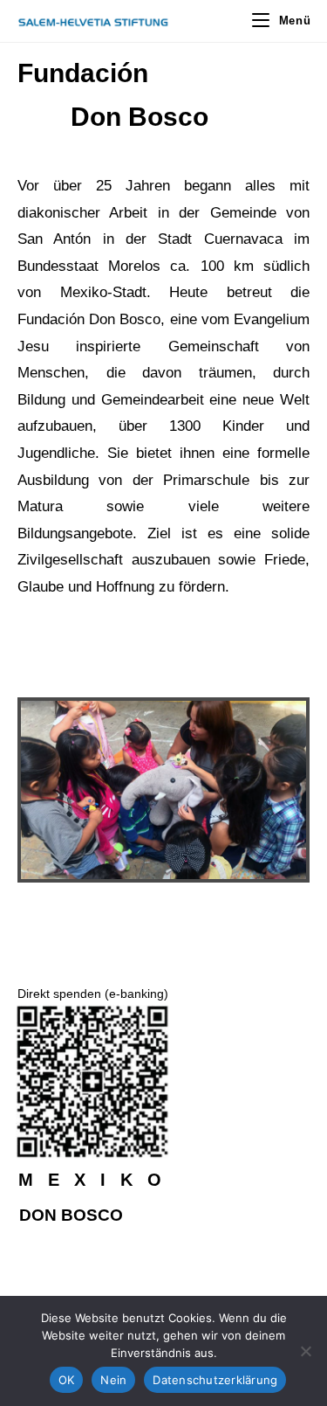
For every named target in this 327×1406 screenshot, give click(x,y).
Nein (113, 1380)
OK (66, 1380)
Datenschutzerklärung (215, 1380)
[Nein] (305, 1351)
